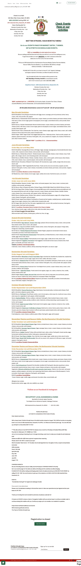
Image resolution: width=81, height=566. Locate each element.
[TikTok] (42, 17)
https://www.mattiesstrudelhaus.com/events (23, 505)
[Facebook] (39, 17)
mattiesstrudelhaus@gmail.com (13, 6)
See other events (40, 523)
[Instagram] (40, 17)
